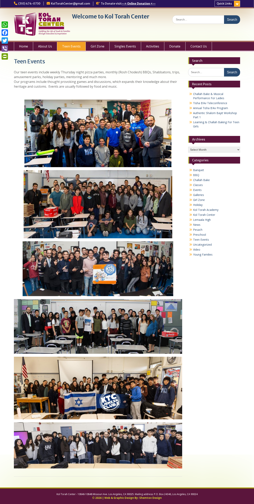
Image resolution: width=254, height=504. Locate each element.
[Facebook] (5, 33)
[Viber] (5, 48)
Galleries (198, 195)
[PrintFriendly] (5, 56)
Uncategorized (202, 244)
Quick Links (224, 3)
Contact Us (198, 46)
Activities (152, 46)
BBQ (196, 175)
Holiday (198, 205)
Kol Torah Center (204, 215)
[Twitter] (5, 41)
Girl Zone (97, 46)
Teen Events (71, 46)
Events (197, 190)
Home (23, 46)
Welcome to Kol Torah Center (110, 16)
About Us (45, 46)
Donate (174, 46)
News (196, 225)
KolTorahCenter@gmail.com (70, 3)
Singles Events (125, 46)
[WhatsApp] (5, 25)
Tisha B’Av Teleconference (210, 103)
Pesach (197, 230)
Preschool (199, 234)
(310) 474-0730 (29, 3)
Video (196, 249)
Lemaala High (202, 220)
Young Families (203, 254)
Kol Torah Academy (205, 210)
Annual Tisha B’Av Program (210, 108)
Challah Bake (201, 180)
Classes (198, 185)
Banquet (198, 170)
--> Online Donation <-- (139, 3)
